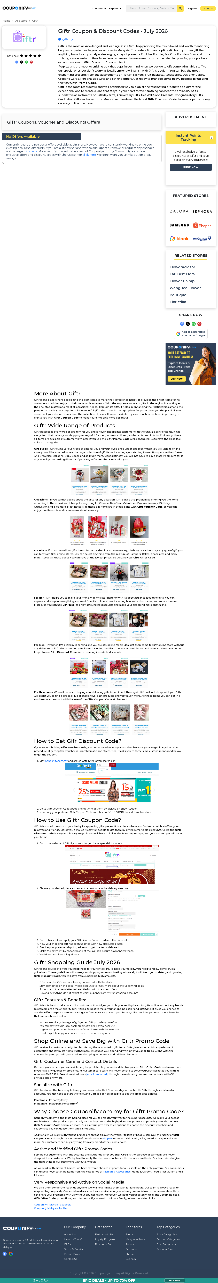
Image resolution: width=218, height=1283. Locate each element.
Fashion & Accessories (117, 1171)
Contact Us (70, 1258)
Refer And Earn (104, 1244)
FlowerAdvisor (182, 267)
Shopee (107, 1138)
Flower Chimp (182, 281)
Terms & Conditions (75, 1249)
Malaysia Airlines (135, 1239)
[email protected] (97, 1074)
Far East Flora (182, 274)
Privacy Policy (72, 1253)
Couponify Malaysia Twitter (51, 1208)
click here (30, 151)
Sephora (131, 1258)
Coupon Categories (168, 1239)
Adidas (130, 1244)
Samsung (131, 1249)
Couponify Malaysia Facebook (52, 1204)
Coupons (97, 8)
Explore (114, 8)
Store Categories (167, 1234)
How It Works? (73, 1239)
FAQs (67, 1244)
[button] (211, 137)
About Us (69, 1234)
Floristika (178, 302)
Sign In (192, 8)
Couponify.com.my (56, 760)
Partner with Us (104, 1234)
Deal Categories (166, 1244)
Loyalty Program (105, 1239)
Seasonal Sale (165, 1249)
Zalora (129, 1234)
